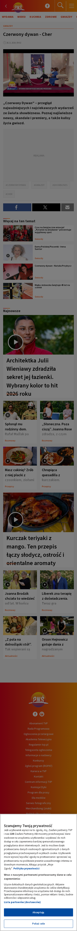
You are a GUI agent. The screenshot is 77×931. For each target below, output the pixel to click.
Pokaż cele (38, 923)
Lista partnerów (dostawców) (22, 902)
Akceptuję (38, 912)
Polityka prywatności (26, 868)
